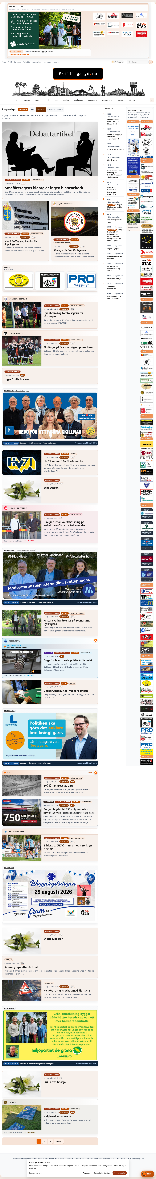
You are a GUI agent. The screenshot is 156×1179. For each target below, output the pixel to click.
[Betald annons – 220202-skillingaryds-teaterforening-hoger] (50, 280)
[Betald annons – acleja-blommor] (146, 269)
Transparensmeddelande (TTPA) (19, 54)
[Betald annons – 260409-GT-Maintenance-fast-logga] (113, 25)
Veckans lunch (37, 62)
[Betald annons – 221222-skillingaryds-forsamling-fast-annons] (99, 24)
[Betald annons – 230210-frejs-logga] (146, 317)
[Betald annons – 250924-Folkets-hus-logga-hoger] (146, 307)
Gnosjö (60, 109)
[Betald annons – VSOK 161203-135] (146, 624)
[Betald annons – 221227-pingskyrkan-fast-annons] (146, 386)
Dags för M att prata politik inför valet (115, 207)
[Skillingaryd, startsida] (78, 73)
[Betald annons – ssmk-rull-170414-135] (146, 610)
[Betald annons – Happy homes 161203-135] (146, 294)
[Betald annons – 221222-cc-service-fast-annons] (146, 428)
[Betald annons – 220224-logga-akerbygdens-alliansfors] (146, 392)
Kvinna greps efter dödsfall (114, 257)
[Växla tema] (152, 100)
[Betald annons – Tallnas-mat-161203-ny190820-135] (146, 151)
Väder (5, 62)
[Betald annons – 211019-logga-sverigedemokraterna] (147, 513)
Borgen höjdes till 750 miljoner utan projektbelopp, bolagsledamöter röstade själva (115, 235)
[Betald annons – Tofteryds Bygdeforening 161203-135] (146, 690)
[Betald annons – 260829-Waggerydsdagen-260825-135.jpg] (133, 148)
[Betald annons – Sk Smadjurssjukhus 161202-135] (146, 220)
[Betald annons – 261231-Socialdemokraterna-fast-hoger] (147, 559)
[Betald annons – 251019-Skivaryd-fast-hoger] (146, 709)
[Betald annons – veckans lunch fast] (146, 157)
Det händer (18, 62)
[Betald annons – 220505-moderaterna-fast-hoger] (147, 574)
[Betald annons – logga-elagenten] (141, 33)
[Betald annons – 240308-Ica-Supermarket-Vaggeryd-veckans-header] (113, 16)
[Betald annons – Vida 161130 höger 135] (146, 453)
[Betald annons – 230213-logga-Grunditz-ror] (146, 184)
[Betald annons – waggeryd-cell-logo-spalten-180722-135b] (146, 465)
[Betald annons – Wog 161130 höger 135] (146, 485)
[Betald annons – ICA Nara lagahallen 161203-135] (146, 135)
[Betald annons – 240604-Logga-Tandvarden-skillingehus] (146, 172)
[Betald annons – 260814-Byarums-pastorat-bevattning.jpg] (133, 222)
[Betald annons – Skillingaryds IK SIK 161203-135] (146, 637)
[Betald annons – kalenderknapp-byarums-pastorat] (99, 33)
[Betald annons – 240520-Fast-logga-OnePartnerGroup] (141, 15)
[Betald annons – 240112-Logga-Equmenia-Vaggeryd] (146, 405)
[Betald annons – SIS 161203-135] (146, 597)
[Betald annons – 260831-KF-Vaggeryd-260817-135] (133, 203)
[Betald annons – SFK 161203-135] (146, 630)
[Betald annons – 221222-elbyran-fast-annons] (146, 190)
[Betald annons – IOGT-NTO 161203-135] (146, 676)
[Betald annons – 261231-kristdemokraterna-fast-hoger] (147, 543)
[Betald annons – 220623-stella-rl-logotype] (146, 348)
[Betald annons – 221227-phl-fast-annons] (113, 32)
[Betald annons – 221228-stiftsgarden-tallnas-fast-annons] (99, 16)
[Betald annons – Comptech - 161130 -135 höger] (146, 479)
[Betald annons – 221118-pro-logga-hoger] (81, 280)
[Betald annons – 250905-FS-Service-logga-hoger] (127, 25)
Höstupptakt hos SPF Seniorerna (114, 297)
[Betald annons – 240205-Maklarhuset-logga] (146, 338)
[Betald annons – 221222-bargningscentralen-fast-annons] (146, 434)
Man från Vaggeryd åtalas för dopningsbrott (114, 136)
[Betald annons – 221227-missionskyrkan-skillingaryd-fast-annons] (146, 380)
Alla (32, 109)
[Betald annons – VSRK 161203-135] (146, 617)
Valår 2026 (26, 62)
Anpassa (86, 1173)
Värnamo (51, 109)
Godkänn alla (119, 1173)
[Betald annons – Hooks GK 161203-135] (146, 643)
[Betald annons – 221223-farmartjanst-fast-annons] (146, 196)
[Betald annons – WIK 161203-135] (146, 591)
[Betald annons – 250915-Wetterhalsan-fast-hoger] (127, 34)
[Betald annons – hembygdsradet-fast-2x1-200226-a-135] (146, 662)
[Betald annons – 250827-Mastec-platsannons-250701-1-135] (133, 185)
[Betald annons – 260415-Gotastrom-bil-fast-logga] (127, 15)
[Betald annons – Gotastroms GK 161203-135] (146, 603)
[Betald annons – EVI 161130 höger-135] (146, 472)
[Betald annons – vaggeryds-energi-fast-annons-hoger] (146, 762)
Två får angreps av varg (114, 221)
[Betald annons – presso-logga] (146, 445)
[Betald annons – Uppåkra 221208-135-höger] (146, 458)
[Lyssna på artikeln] (95, 772)
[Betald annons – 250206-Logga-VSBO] (146, 342)
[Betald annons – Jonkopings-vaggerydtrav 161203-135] (146, 650)
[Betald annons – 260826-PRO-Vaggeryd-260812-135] (133, 131)
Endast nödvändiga (102, 1173)
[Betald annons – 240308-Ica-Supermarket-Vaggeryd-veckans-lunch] (146, 127)
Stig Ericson (112, 160)
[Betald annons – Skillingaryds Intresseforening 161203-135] (146, 738)
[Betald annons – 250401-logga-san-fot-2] (146, 241)
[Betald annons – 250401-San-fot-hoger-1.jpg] (146, 177)
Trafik (10, 62)
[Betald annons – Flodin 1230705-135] (146, 327)
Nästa (58, 1141)
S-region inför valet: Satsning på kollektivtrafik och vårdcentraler (115, 173)
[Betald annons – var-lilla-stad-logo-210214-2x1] (141, 25)
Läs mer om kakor (36, 1173)
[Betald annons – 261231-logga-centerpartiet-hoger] (147, 527)
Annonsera (47, 62)
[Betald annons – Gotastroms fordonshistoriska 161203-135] (19, 280)
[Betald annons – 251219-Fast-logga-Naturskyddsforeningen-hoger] (146, 696)
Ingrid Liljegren (113, 248)
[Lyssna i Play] (95, 640)
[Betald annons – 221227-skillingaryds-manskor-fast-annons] (146, 714)
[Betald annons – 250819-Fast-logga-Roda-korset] (146, 288)
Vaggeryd (41, 109)
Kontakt (55, 62)
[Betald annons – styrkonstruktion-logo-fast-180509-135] (146, 499)
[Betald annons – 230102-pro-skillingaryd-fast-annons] (146, 731)
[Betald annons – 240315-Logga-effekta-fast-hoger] (146, 207)
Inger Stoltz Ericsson (115, 149)
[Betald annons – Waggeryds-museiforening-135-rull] (146, 669)
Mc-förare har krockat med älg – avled (114, 268)
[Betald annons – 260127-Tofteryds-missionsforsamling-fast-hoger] (146, 399)
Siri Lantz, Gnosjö (114, 278)
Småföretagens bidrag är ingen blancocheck (113, 121)
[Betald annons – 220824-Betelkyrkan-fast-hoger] (146, 368)
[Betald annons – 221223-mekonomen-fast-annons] (146, 422)
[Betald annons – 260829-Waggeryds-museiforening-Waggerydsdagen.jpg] (133, 166)
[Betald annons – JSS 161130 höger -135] (146, 492)
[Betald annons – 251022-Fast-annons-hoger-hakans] (146, 226)
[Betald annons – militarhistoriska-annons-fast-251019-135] (146, 752)
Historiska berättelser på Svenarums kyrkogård (112, 191)
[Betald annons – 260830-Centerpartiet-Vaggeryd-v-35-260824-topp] (49, 30)
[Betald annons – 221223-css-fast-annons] (146, 231)
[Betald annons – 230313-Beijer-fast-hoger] (146, 275)
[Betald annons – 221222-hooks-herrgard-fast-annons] (146, 142)
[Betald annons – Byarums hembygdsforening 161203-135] (146, 702)
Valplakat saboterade (111, 287)
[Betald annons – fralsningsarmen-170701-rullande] (146, 411)
